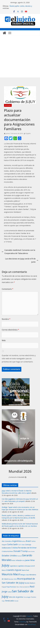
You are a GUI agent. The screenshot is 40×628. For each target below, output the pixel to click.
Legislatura (13, 566)
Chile (23, 544)
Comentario (7, 289)
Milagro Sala (25, 575)
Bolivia (23, 541)
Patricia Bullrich (24, 587)
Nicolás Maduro (30, 583)
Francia (19, 556)
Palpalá (4, 587)
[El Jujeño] (4, 33)
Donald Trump (20, 551)
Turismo (33, 597)
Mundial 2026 (12, 579)
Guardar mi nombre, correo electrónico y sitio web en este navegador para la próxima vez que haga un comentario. (19, 358)
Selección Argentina (16, 597)
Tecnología (27, 597)
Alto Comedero (7, 541)
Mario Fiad (25, 570)
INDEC (14, 560)
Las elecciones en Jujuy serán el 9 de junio (20, 260)
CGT (19, 544)
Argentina (16, 541)
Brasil (28, 541)
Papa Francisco (11, 587)
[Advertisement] (20, 56)
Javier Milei (30, 560)
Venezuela (9, 600)
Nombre (6, 319)
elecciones (31, 551)
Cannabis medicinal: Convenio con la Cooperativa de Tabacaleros (19, 252)
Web (4, 340)
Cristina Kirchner (7, 551)
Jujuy (5, 565)
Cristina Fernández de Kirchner (24, 547)
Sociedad (8, 105)
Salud (10, 592)
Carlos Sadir (12, 544)
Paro (18, 587)
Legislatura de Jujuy (24, 566)
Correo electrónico (10, 330)
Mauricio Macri (11, 574)
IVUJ (23, 560)
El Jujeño (28, 133)
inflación (19, 560)
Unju (3, 601)
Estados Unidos (9, 555)
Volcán (16, 601)
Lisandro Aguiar (13, 570)
